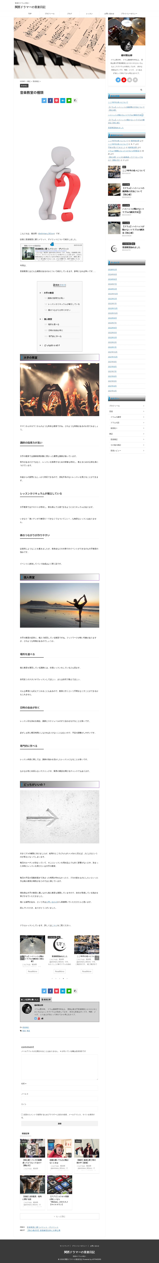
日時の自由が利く (54, 330)
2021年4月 (112, 386)
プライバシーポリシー (129, 14)
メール (24, 1094)
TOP (29, 14)
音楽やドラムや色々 (79, 1256)
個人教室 (47, 319)
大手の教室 (48, 293)
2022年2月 (112, 342)
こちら (54, 925)
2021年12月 (112, 352)
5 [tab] (67, 978)
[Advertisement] (59, 124)
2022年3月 (112, 337)
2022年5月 (112, 332)
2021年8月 (112, 366)
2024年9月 (112, 274)
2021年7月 (112, 371)
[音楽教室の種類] (62, 100)
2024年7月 (112, 284)
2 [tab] (56, 978)
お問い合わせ (109, 14)
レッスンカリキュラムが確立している (62, 304)
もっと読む (60, 1216)
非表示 (62, 285)
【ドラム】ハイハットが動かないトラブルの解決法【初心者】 (32, 958)
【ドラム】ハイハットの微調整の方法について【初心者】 (126, 108)
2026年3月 (112, 269)
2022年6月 (112, 328)
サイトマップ (64, 1246)
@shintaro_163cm (46, 233)
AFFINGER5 (96, 1259)
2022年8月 (112, 318)
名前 (23, 1083)
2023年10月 (113, 294)
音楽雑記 (25, 1027)
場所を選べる (52, 324)
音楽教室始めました (59, 956)
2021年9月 (112, 362)
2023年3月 (112, 299)
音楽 (24, 1031)
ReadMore (32, 971)
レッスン (89, 14)
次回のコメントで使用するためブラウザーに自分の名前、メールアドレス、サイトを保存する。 (58, 1116)
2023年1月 (112, 303)
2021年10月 (113, 357)
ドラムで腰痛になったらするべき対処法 (123, 151)
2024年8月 (112, 279)
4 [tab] (63, 978)
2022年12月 (113, 308)
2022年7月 (112, 323)
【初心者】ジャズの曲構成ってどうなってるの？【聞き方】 (32, 1162)
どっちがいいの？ (51, 345)
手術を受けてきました (116, 147)
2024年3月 (112, 289)
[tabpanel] (32, 955)
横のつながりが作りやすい (58, 310)
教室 (28, 1031)
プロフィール (50, 14)
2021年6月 (112, 376)
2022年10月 (113, 313)
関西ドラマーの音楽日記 (30, 7)
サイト (23, 1104)
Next (97, 958)
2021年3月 (112, 391)
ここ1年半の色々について (87, 956)
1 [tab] (52, 978)
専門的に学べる (53, 336)
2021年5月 (112, 381)
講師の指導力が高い (54, 298)
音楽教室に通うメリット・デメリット (43, 1227)
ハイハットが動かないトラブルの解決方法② (125, 115)
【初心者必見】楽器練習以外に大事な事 (43, 1230)
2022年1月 (112, 347)
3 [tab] (59, 978)
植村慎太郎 (135, 141)
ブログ (69, 14)
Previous (22, 958)
